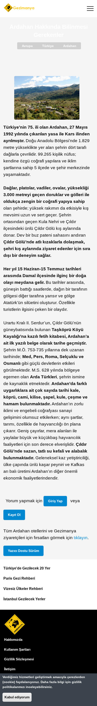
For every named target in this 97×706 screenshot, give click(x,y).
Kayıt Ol (14, 515)
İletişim (9, 669)
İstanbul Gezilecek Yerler (24, 599)
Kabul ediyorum (17, 697)
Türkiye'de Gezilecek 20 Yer (26, 568)
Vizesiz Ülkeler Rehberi (23, 589)
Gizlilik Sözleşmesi (19, 659)
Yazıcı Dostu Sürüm (23, 551)
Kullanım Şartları (17, 649)
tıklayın (81, 537)
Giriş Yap (55, 501)
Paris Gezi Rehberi (19, 578)
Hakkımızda (13, 639)
